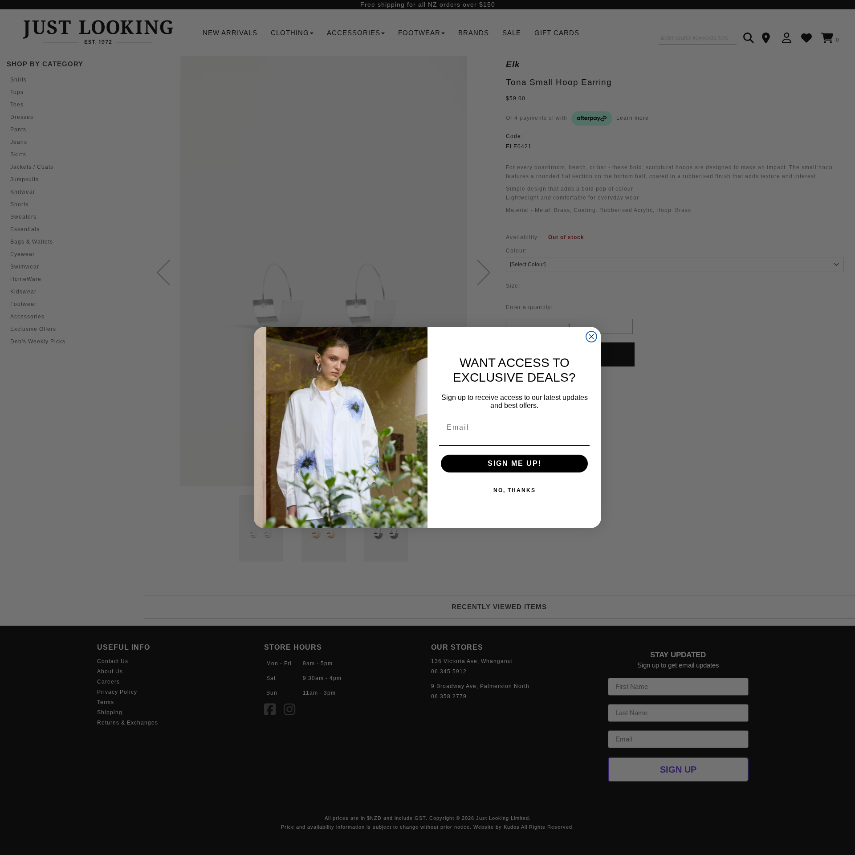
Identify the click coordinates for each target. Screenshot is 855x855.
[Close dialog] (591, 336)
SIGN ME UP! (515, 463)
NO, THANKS (514, 490)
